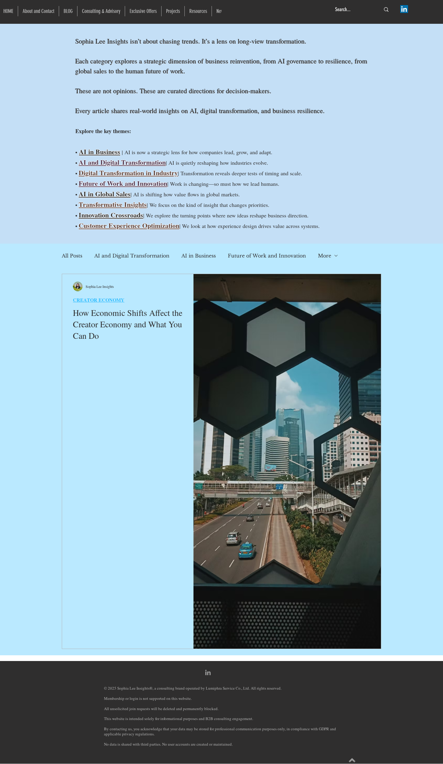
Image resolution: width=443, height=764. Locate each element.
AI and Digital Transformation (131, 256)
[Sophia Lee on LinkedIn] (404, 9)
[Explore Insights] (352, 760)
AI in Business (99, 152)
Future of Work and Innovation (267, 256)
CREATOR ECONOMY (98, 300)
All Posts (72, 256)
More (324, 256)
